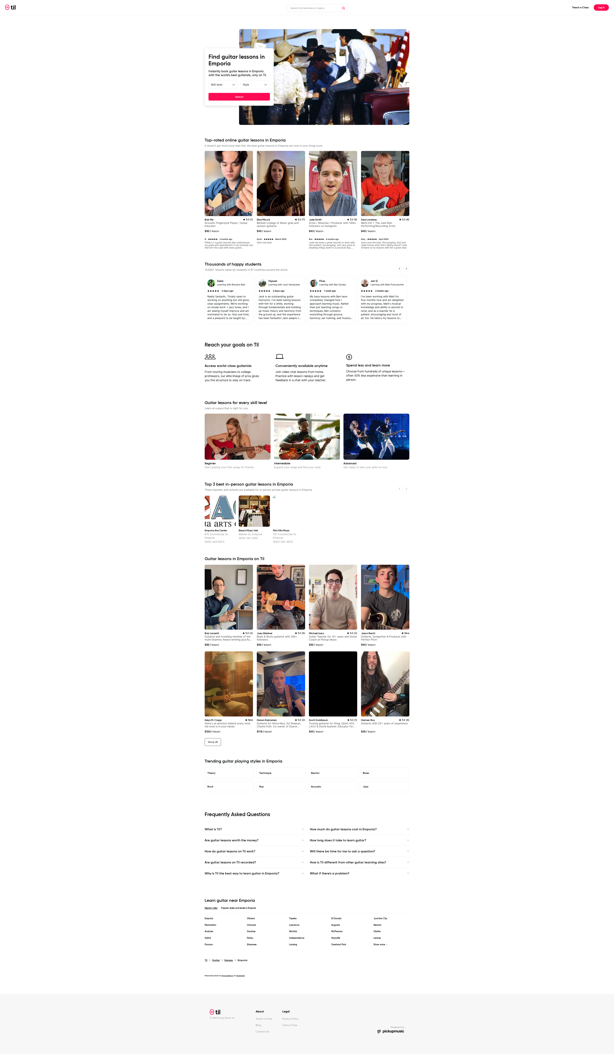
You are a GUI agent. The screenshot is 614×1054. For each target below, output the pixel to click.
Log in (601, 7)
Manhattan (210, 925)
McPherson (336, 931)
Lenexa (377, 938)
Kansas (228, 960)
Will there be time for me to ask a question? (342, 851)
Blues (366, 773)
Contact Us (262, 1031)
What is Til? (213, 829)
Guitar (216, 960)
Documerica (227, 975)
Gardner (251, 931)
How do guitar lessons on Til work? (230, 851)
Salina (208, 938)
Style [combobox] (246, 84)
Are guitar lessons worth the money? (232, 840)
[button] (343, 8)
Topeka (293, 918)
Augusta (335, 925)
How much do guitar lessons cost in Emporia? (343, 829)
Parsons (209, 944)
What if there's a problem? (329, 873)
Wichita (293, 931)
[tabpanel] (307, 931)
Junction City (380, 918)
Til (206, 960)
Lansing (293, 944)
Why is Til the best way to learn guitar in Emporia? (242, 873)
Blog (258, 1025)
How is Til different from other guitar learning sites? (348, 862)
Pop (261, 786)
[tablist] (307, 910)
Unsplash (240, 975)
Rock (210, 786)
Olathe (377, 931)
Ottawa (251, 918)
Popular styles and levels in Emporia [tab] (238, 908)
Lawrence (294, 925)
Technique (265, 773)
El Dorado (336, 918)
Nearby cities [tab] (211, 908)
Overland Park (338, 944)
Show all (213, 741)
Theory (211, 773)
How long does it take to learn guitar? (338, 840)
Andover (209, 931)
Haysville (335, 938)
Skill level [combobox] (216, 84)
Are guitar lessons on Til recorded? (230, 862)
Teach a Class (580, 7)
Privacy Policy (290, 1018)
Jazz (365, 786)
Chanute (251, 925)
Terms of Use (289, 1025)
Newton (377, 925)
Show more (379, 944)
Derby (250, 938)
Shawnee (251, 944)
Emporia (209, 918)
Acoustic (316, 786)
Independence (296, 938)
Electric (315, 773)
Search (239, 96)
